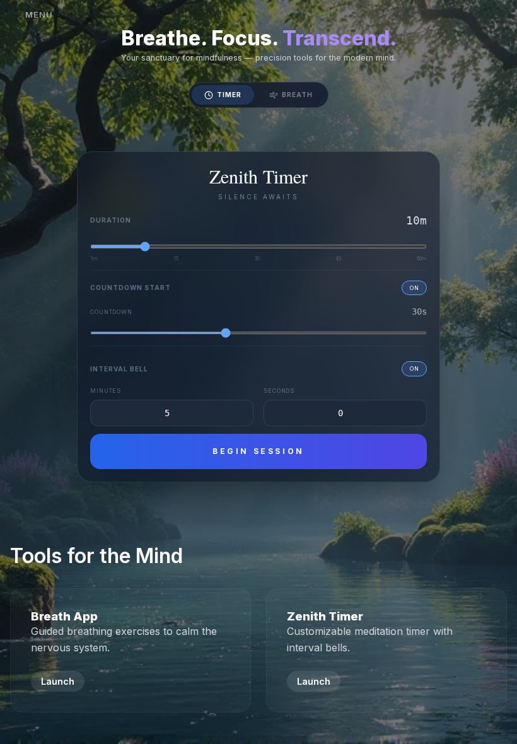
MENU (39, 15)
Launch (57, 681)
